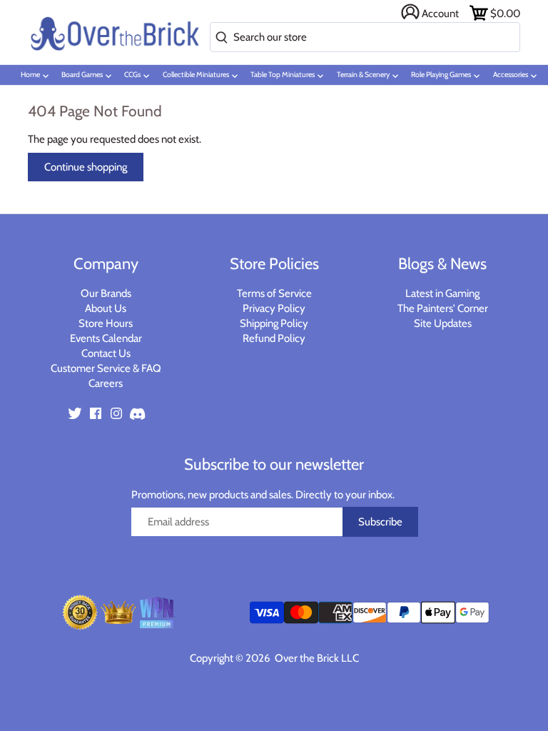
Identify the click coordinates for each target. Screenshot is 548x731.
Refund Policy (274, 338)
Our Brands (106, 293)
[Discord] (137, 412)
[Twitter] (75, 412)
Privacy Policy (274, 308)
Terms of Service (274, 293)
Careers (105, 383)
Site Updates (443, 323)
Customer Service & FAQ (106, 368)
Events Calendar (106, 338)
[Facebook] (95, 412)
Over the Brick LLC (316, 658)
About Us (105, 308)
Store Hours (105, 323)
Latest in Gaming (442, 293)
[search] (219, 38)
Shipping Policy (274, 323)
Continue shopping (85, 167)
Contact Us (106, 353)
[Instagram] (116, 412)
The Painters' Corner (442, 308)
